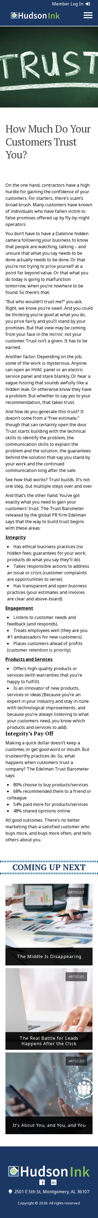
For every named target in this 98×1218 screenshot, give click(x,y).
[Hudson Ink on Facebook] (42, 1182)
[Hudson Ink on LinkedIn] (54, 1182)
